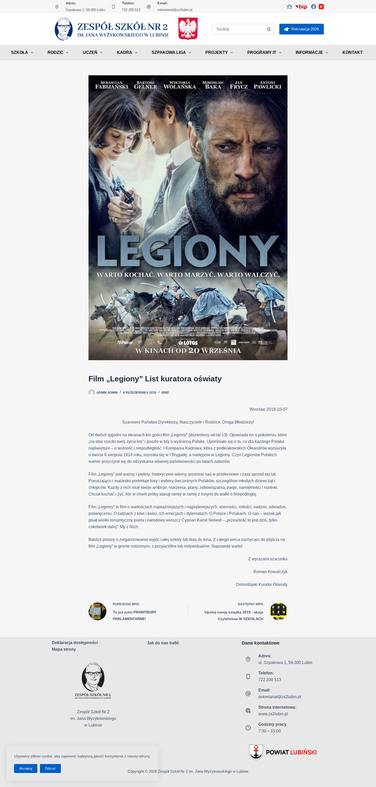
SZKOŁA (19, 52)
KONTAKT (352, 52)
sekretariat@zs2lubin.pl (175, 10)
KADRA (124, 52)
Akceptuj (25, 768)
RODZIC (55, 52)
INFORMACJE (309, 52)
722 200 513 (131, 10)
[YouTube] (321, 6)
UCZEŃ (90, 52)
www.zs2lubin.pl (273, 714)
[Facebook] (313, 6)
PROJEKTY (216, 52)
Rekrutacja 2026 (305, 29)
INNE (165, 392)
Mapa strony (64, 649)
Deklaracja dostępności (75, 642)
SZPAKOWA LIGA (169, 52)
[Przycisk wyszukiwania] (269, 29)
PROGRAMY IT (261, 52)
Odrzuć (50, 768)
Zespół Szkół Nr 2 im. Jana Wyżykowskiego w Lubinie (203, 771)
